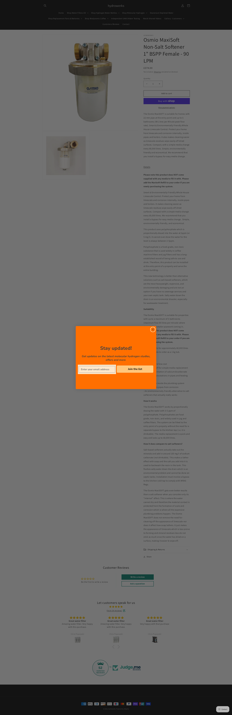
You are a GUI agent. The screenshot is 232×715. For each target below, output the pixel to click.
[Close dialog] (153, 329)
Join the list (135, 369)
